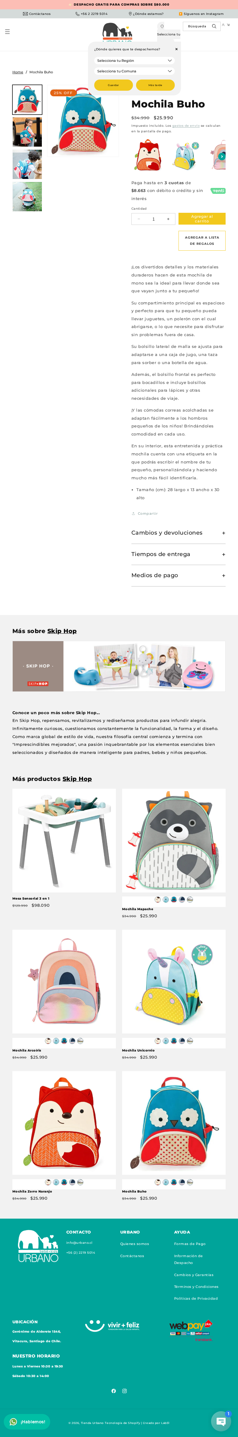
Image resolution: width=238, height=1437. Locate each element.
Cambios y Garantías (194, 1275)
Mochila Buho (134, 1191)
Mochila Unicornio (138, 1050)
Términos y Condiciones (196, 1286)
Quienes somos (134, 1244)
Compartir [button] (148, 513)
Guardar (113, 85)
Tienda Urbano (92, 1423)
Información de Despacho (188, 1259)
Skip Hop (62, 631)
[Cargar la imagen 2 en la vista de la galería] (27, 132)
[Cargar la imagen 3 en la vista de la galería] (27, 164)
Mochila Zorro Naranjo (32, 1191)
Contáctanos (132, 1256)
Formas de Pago (190, 1244)
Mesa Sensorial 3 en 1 (30, 898)
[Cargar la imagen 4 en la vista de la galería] (27, 197)
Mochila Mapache (137, 909)
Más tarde (155, 85)
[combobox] (202, 26)
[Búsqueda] (214, 27)
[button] (10, 34)
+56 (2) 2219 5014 (80, 1253)
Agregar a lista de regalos (202, 240)
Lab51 (165, 1423)
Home (17, 72)
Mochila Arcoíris (26, 1050)
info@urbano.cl (79, 1243)
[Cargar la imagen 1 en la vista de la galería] (27, 100)
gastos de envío (186, 125)
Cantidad (139, 209)
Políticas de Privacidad (196, 1298)
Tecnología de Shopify (122, 1423)
